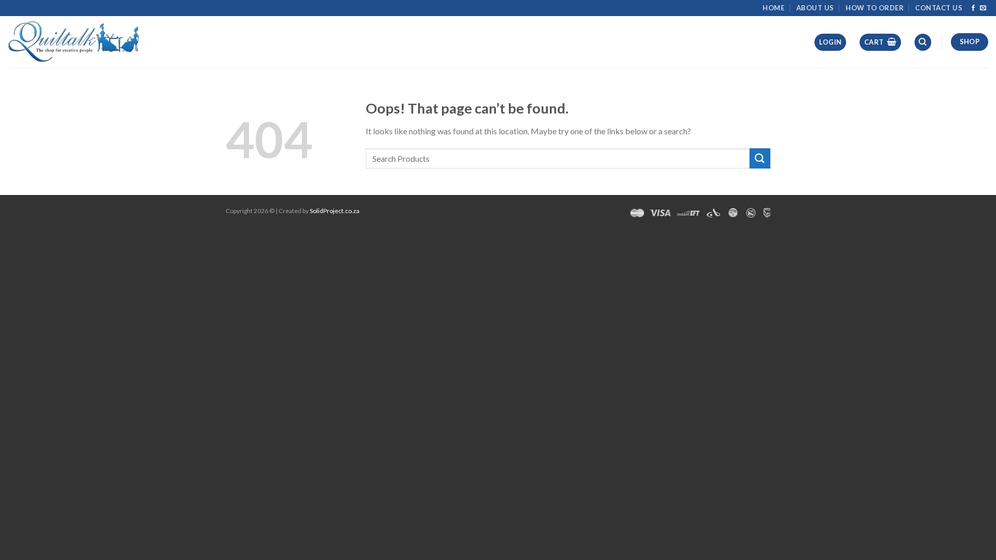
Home (773, 8)
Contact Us (938, 8)
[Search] (923, 42)
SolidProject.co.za (334, 211)
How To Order (875, 8)
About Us (815, 8)
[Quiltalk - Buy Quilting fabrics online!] (74, 42)
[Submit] (760, 158)
